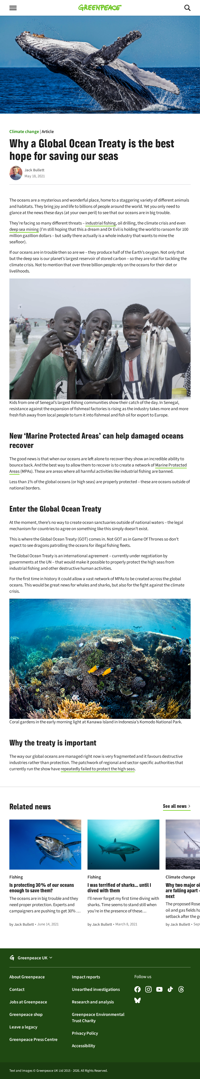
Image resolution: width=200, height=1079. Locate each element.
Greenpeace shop (26, 1014)
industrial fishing (100, 223)
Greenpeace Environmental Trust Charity (98, 1017)
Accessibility (83, 1045)
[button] (100, 957)
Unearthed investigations (96, 989)
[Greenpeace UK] (100, 8)
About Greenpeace (27, 977)
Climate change (24, 131)
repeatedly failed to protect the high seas (98, 769)
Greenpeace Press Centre (33, 1039)
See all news (175, 806)
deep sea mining (24, 229)
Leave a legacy (23, 1027)
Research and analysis (93, 1002)
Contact (16, 989)
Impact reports (86, 977)
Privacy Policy (85, 1033)
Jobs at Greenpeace (28, 1002)
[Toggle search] (183, 8)
